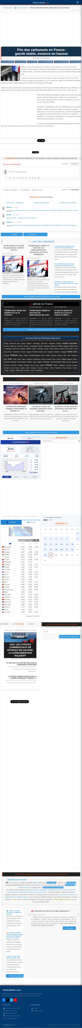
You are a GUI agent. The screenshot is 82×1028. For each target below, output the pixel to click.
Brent (35, 883)
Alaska (23, 343)
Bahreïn (40, 346)
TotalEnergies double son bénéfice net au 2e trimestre (15, 312)
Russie (49, 365)
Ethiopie (6, 355)
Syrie (27, 368)
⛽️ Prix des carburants (9, 1018)
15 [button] (72, 544)
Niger (34, 362)
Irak (5, 359)
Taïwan (46, 368)
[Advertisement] (41, 30)
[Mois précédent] (49, 523)
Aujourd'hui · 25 (61, 523)
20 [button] (61, 549)
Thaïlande (58, 368)
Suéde (23, 368)
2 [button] (77, 533)
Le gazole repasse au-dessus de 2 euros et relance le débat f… (63, 312)
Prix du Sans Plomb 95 (45, 61)
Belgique (47, 346)
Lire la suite (69, 928)
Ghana (26, 355)
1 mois (7, 477)
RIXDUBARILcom (11, 990)
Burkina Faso (74, 346)
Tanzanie (40, 368)
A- (77, 10)
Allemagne (36, 343)
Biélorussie (54, 346)
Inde (68, 355)
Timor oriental (67, 368)
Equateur (50, 352)
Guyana (53, 355)
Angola (59, 343)
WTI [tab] (30, 438)
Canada (22, 349)
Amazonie (44, 343)
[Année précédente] (44, 523)
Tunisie (75, 368)
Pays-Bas (14, 365)
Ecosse (23, 352)
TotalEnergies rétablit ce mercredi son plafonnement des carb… (40, 312)
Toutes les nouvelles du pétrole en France (41, 329)
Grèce (43, 355)
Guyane (59, 355)
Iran (10, 359)
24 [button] (45, 555)
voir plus (8, 211)
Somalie (68, 365)
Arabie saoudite (69, 343)
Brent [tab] (10, 438)
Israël (14, 359)
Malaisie (69, 359)
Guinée (48, 355)
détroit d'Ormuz (33, 890)
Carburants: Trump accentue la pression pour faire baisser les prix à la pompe (66, 283)
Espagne (63, 352)
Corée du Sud (63, 349)
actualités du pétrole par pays (43, 338)
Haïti (64, 355)
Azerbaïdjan (33, 346)
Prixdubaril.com (7, 8)
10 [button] (45, 544)
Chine (28, 349)
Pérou (32, 365)
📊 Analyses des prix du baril (11, 1016)
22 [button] (72, 549)
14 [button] (67, 544)
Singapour (62, 365)
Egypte (29, 352)
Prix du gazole (32, 61)
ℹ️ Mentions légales (37, 1011)
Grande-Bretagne (34, 355)
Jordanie (29, 359)
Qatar (37, 365)
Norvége (46, 362)
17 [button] (45, 549)
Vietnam (26, 370)
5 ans (34, 477)
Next (78, 392)
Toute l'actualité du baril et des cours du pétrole (41, 432)
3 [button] (45, 539)
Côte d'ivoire (8, 352)
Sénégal (33, 368)
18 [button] (51, 549)
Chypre (34, 349)
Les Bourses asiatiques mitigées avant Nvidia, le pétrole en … (16, 408)
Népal (64, 362)
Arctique (6, 346)
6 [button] (61, 539)
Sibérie (55, 365)
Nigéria (39, 362)
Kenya (43, 359)
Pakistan (7, 365)
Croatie (71, 349)
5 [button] (56, 539)
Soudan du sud (9, 368)
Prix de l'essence (21, 61)
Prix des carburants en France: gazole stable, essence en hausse (41, 52)
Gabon (21, 355)
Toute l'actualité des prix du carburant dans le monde (41, 297)
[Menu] (77, 2)
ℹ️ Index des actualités (10, 1013)
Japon (23, 359)
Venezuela (19, 370)
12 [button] (56, 544)
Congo (46, 349)
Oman (69, 362)
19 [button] (56, 549)
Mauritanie (7, 362)
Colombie (40, 349)
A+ (73, 10)
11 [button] (51, 544)
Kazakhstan (36, 359)
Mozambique (22, 362)
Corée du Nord (53, 349)
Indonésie (74, 355)
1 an (25, 477)
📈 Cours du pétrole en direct (11, 1008)
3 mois (16, 477)
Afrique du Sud (15, 343)
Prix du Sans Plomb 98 (61, 61)
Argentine (13, 346)
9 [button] (77, 539)
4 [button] (50, 539)
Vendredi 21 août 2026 (16, 880)
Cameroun (15, 349)
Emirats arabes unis (39, 352)
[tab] (11, 522)
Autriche (26, 346)
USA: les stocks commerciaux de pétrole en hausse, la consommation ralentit (20, 650)
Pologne (20, 365)
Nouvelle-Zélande (55, 362)
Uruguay (12, 370)
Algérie (29, 343)
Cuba (75, 349)
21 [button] (67, 549)
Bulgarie (66, 346)
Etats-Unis (72, 351)
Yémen (32, 370)
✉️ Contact (34, 1008)
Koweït (48, 359)
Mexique (14, 362)
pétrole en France (43, 303)
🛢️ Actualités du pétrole (21, 8)
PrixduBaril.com (8, 1025)
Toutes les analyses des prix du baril (17, 976)
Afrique (6, 343)
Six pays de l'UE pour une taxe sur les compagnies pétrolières (21, 663)
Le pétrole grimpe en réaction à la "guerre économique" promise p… (22, 677)
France (13, 355)
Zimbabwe (39, 370)
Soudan (74, 365)
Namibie (29, 362)
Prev (4, 392)
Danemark (16, 352)
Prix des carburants (7, 61)
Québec (42, 365)
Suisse (17, 368)
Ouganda (74, 362)
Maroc (75, 359)
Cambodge (8, 349)
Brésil (61, 346)
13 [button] (61, 544)
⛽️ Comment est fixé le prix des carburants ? (50, 911)
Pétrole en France (76, 61)
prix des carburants (43, 241)
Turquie (6, 370)
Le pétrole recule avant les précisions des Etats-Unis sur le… (66, 408)
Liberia (59, 359)
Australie (20, 346)
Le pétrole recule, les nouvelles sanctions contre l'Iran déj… (41, 408)
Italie (19, 359)
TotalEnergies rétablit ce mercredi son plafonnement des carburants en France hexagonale (38, 250)
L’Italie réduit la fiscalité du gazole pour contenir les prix (14, 248)
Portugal (26, 365)
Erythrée (57, 352)
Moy (32, 472)
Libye (64, 359)
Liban (53, 359)
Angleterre (52, 343)
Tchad (52, 368)
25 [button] (51, 555)
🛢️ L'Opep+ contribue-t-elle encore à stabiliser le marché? (14, 912)
